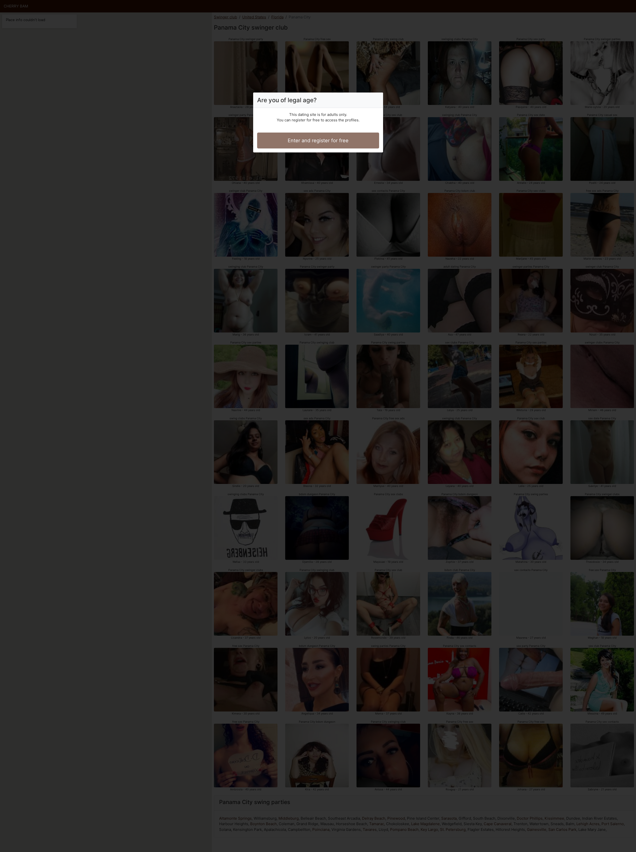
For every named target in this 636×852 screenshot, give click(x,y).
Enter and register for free (318, 140)
